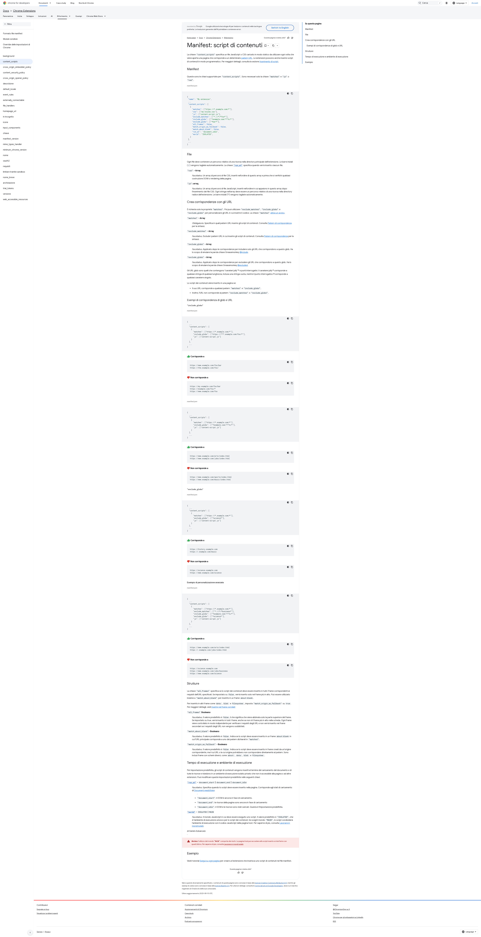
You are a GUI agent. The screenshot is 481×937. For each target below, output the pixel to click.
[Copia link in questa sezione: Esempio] (201, 853)
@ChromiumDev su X (341, 909)
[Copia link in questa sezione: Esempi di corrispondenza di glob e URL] (234, 300)
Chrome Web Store (94, 16)
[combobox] (429, 3)
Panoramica (8, 16)
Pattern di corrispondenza (280, 223)
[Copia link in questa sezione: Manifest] (201, 69)
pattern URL (246, 58)
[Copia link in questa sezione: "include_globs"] (205, 305)
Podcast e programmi (193, 921)
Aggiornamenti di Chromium (196, 909)
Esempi (79, 16)
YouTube (336, 913)
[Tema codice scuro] (288, 93)
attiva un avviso (277, 213)
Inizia (19, 16)
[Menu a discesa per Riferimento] (70, 16)
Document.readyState (204, 790)
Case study (61, 3)
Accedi (475, 3)
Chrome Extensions (24, 10)
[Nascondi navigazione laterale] (30, 932)
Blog (72, 3)
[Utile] (288, 38)
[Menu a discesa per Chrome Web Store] (106, 16)
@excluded (242, 265)
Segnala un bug (43, 909)
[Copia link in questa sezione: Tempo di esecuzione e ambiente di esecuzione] (254, 762)
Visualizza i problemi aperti (47, 913)
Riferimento (62, 16)
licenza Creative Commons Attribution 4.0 (271, 883)
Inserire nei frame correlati (223, 707)
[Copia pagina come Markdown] (273, 45)
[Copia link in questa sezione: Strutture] (201, 683)
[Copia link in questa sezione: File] (194, 154)
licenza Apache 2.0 (222, 886)
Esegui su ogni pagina (210, 861)
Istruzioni (42, 16)
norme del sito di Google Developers (269, 886)
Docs (6, 10)
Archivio (188, 917)
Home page (191, 38)
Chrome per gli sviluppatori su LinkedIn (348, 917)
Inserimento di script (269, 61)
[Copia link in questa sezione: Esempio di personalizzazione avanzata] (226, 582)
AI (52, 16)
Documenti (43, 3)
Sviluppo (30, 16)
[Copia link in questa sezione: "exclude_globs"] (205, 489)
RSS (334, 921)
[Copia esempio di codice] (292, 93)
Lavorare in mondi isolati (233, 844)
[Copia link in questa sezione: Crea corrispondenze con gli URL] (234, 202)
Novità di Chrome (86, 3)
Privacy (47, 932)
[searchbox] (17, 24)
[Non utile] (292, 38)
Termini (39, 932)
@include (244, 252)
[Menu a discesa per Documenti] (51, 3)
